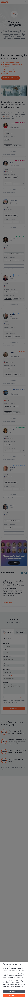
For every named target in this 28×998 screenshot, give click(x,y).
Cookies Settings (14, 991)
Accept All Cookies (14, 995)
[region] (14, 980)
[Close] (26, 964)
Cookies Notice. (12, 988)
